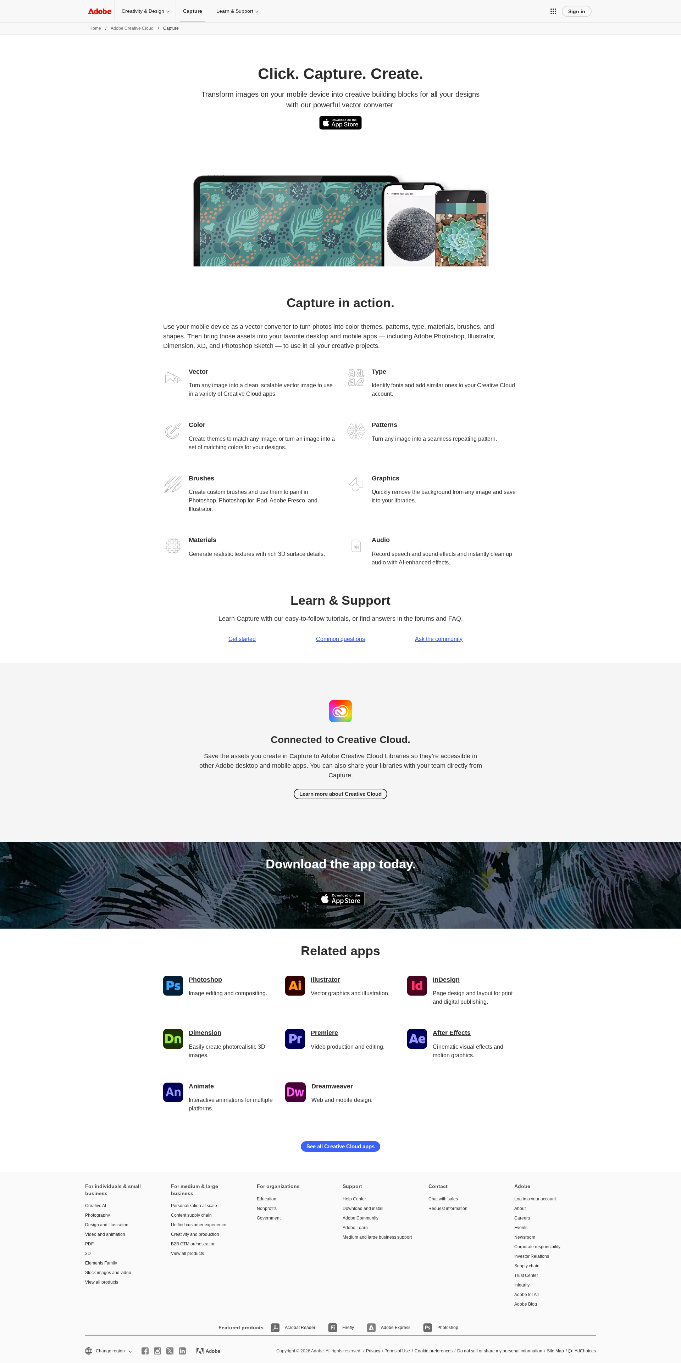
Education (266, 1198)
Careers (522, 1218)
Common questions (340, 639)
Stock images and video (108, 1272)
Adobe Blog (525, 1304)
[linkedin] (182, 1350)
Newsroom (524, 1237)
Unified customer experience (198, 1224)
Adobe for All (526, 1294)
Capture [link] (192, 11)
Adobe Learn (355, 1227)
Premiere (324, 1032)
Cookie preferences (434, 1350)
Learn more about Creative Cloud (340, 794)
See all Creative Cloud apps (340, 1146)
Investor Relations (531, 1256)
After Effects (452, 1032)
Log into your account (535, 1198)
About (520, 1208)
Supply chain (526, 1265)
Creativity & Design (143, 11)
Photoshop (205, 979)
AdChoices (585, 1350)
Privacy (373, 1350)
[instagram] (157, 1350)
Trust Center (526, 1275)
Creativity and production (195, 1234)
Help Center (354, 1198)
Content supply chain (191, 1215)
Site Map (555, 1350)
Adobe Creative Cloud (132, 28)
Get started (242, 639)
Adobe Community (360, 1218)
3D (88, 1253)
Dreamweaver (332, 1086)
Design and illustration (106, 1224)
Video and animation (105, 1234)
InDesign (446, 979)
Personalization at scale (194, 1205)
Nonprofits (267, 1208)
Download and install (363, 1208)
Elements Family (101, 1263)
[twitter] (169, 1350)
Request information (447, 1208)
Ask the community (439, 639)
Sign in (576, 11)
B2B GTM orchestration (193, 1243)
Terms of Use (397, 1350)
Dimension (205, 1032)
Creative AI (95, 1205)
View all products (101, 1282)
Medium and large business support (375, 1237)
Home (95, 28)
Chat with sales (443, 1198)
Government (269, 1218)
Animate (201, 1086)
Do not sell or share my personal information (499, 1350)
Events (520, 1227)
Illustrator (325, 979)
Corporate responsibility (537, 1246)
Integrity (522, 1285)
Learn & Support (234, 11)
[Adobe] (99, 11)
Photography (97, 1215)
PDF (89, 1243)
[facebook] (145, 1350)
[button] (553, 11)
